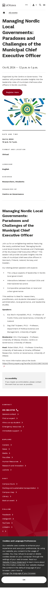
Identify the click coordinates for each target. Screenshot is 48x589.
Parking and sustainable (19, 488)
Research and (12, 466)
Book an (8, 500)
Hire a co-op (11, 422)
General (9, 414)
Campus (8, 484)
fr (26, 5)
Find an (8, 418)
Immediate (10, 431)
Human (10, 461)
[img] (9, 5)
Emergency (11, 427)
